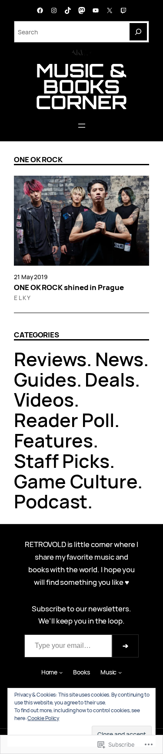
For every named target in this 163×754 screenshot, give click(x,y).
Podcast (50, 501)
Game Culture (75, 481)
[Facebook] (40, 10)
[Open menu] (82, 125)
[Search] (138, 31)
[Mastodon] (81, 10)
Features (53, 440)
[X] (109, 10)
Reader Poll (64, 420)
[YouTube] (95, 10)
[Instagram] (53, 10)
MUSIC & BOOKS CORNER (82, 85)
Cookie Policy (43, 718)
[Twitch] (123, 10)
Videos (44, 399)
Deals (110, 379)
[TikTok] (67, 10)
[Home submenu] (61, 672)
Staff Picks (62, 461)
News (119, 359)
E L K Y (22, 298)
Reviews (50, 359)
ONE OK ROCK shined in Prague (69, 287)
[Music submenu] (120, 672)
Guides (45, 379)
